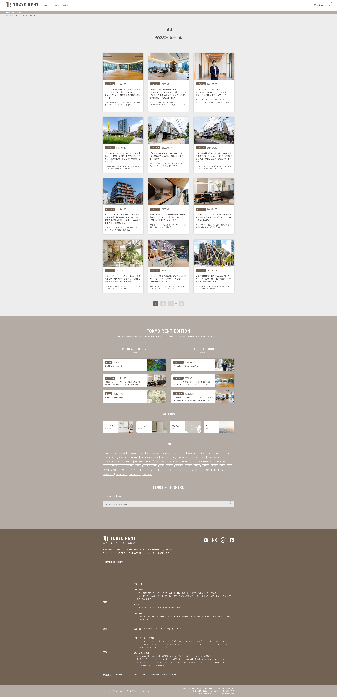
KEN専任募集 (141, 656)
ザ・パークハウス (214, 644)
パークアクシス (163, 641)
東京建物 (166, 453)
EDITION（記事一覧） (21, 15)
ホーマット (220, 641)
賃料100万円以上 (154, 656)
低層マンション (220, 662)
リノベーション (148, 470)
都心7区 (170, 629)
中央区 (197, 466)
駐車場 (197, 659)
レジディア (201, 641)
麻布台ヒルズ (134, 474)
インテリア (127, 461)
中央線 (145, 619)
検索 (45, 5)
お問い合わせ (146, 691)
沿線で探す (138, 613)
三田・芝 (172, 593)
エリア (179, 629)
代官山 (207, 593)
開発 (105, 470)
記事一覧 (137, 629)
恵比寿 (200, 593)
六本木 (139, 593)
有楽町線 (177, 616)
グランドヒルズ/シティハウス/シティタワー (168, 644)
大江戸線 (227, 616)
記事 (55, 5)
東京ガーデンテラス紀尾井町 (128, 457)
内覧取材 (114, 470)
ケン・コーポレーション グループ (190, 470)
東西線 (162, 616)
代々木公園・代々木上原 (146, 596)
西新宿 (192, 596)
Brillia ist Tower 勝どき (150, 457)
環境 (138, 466)
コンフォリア (172, 461)
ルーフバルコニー (206, 662)
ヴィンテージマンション (146, 665)
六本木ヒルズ (108, 474)
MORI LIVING (218, 470)
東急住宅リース (204, 453)
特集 (64, 5)
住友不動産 (147, 474)
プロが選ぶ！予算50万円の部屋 (114, 453)
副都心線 (200, 616)
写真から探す (139, 584)
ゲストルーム (168, 662)
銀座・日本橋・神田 (144, 599)
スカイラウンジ (142, 662)
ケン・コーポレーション (166, 470)
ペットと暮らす (165, 659)
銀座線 (139, 616)
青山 (154, 593)
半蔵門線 (185, 616)
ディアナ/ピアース (160, 647)
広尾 (150, 593)
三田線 (213, 616)
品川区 (214, 466)
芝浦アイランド (109, 457)
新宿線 (220, 616)
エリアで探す (139, 590)
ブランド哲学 (159, 461)
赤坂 (159, 593)
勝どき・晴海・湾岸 (223, 596)
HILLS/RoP (141, 641)
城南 (198, 596)
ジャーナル (160, 629)
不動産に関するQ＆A (169, 674)
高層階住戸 (208, 656)
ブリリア (148, 647)
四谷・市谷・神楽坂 (176, 596)
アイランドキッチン (191, 662)
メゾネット (178, 662)
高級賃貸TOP (9, 15)
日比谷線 (154, 616)
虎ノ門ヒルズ (121, 474)
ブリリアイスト (178, 453)
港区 (161, 466)
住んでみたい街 (214, 457)
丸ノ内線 (146, 616)
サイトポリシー (132, 691)
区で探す (137, 604)
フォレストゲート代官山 (222, 453)
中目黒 (213, 593)
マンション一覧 (140, 674)
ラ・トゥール (183, 457)
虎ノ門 (165, 593)
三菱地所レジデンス (136, 453)
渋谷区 (169, 466)
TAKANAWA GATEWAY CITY (201, 461)
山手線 (139, 619)
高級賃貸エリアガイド (111, 461)
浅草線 (207, 616)
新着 (192, 659)
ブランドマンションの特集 (144, 638)
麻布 (145, 593)
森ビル (208, 470)
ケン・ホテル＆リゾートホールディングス (118, 466)
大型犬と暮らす (178, 659)
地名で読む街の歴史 (198, 457)
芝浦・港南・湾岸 (208, 596)
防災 (123, 470)
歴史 (229, 466)
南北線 (192, 616)
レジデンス (148, 629)
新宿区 (188, 466)
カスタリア (211, 641)
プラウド (140, 647)
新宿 (187, 596)
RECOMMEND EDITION (143, 461)
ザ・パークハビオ (153, 453)
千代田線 (169, 616)
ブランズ (225, 644)
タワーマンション (195, 656)
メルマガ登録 (154, 674)
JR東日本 (184, 461)
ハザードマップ (134, 470)
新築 (187, 659)
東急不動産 (191, 453)
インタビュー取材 (150, 466)
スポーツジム (219, 659)
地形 (222, 466)
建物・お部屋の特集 (141, 653)
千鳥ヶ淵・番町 (162, 596)
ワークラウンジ (155, 662)
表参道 (194, 593)
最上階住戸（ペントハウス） (147, 659)
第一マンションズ (168, 457)
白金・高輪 (181, 593)
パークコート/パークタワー (196, 644)
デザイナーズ (183, 656)
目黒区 (205, 466)
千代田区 (179, 466)
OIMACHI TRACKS (221, 461)
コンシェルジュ (207, 659)
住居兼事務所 (161, 665)
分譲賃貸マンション (169, 656)
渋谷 (188, 593)
